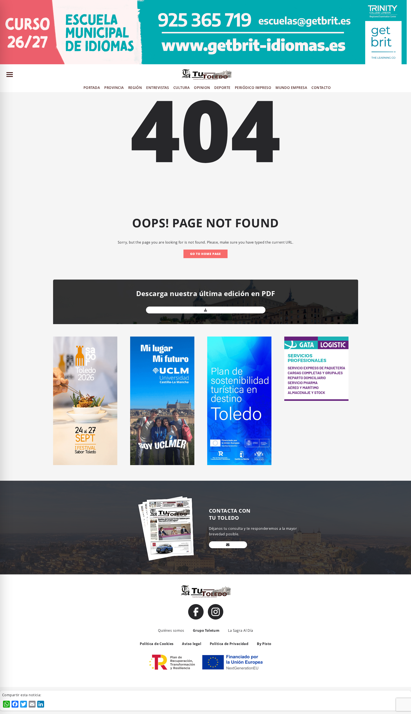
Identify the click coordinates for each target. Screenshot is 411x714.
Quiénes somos (171, 630)
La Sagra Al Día (240, 630)
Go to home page (205, 254)
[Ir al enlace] (196, 612)
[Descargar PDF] (205, 310)
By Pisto (264, 643)
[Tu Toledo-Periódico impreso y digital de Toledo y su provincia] (206, 74)
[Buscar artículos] (406, 75)
